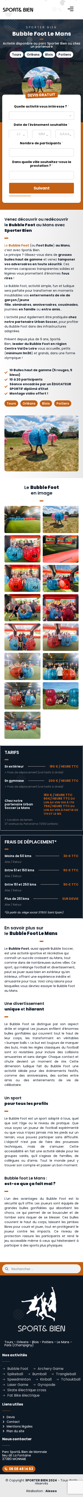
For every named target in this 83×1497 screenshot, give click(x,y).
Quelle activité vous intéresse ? (41, 106)
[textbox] (39, 114)
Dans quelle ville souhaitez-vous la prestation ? (41, 164)
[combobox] (41, 116)
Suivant (42, 188)
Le (16, 245)
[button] (70, 9)
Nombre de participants (41, 143)
